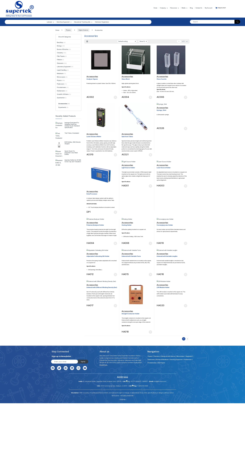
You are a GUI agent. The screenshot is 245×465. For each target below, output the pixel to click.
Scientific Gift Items (64, 94)
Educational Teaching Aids (82, 22)
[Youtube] (85, 368)
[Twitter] (59, 368)
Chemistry (61, 53)
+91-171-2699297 (135, 381)
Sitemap (122, 399)
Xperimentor (62, 97)
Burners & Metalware (162, 359)
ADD (150, 154)
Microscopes (62, 77)
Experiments (63, 107)
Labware (49, 22)
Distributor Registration (102, 22)
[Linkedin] (72, 368)
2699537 (145, 381)
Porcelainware (63, 87)
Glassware (62, 63)
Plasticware (62, 84)
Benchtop (61, 42)
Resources (173, 8)
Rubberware (62, 91)
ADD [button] (115, 97)
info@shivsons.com (160, 381)
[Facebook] (53, 368)
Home (155, 8)
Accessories (64, 103)
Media (183, 8)
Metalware (61, 73)
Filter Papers (62, 56)
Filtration (60, 59)
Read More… (104, 365)
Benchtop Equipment (63, 22)
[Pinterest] (66, 368)
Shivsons (116, 396)
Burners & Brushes (64, 49)
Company (163, 8)
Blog (191, 8)
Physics (61, 80)
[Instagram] (78, 368)
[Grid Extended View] (87, 41)
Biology (61, 46)
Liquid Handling (63, 70)
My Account (208, 8)
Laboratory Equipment (65, 66)
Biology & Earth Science (168, 356)
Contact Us (199, 8)
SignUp (83, 361)
